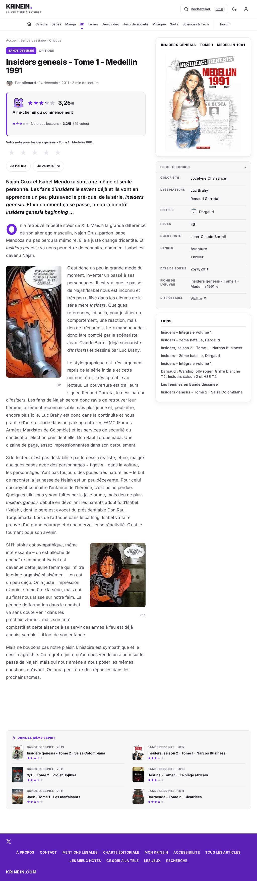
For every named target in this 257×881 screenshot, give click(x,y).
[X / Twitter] (8, 841)
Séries (56, 24)
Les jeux (152, 861)
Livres (93, 24)
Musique (159, 24)
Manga (70, 24)
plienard (29, 82)
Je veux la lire (48, 166)
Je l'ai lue (18, 166)
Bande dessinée (33, 40)
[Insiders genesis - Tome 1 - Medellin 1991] (203, 102)
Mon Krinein (156, 852)
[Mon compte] (246, 9)
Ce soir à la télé (122, 861)
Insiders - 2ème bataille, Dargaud (190, 340)
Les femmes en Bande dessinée (189, 384)
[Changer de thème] (234, 9)
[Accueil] (29, 23)
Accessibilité (186, 852)
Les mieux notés (85, 861)
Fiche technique (175, 167)
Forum (225, 24)
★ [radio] (11, 152)
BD (82, 24)
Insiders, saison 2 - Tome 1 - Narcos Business (201, 348)
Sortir (174, 24)
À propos (25, 852)
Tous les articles (223, 852)
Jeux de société (135, 24)
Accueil (11, 40)
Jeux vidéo (110, 24)
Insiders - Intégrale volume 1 (186, 332)
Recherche (176, 861)
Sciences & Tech (195, 24)
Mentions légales (80, 852)
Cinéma (41, 24)
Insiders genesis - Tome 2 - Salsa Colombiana (201, 392)
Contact (48, 852)
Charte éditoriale (121, 852)
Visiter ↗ (198, 298)
